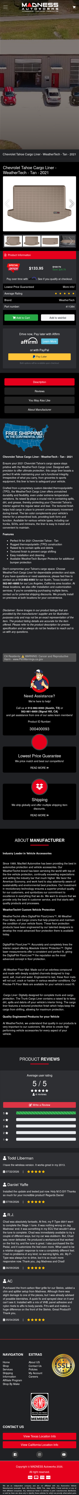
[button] (71, 204)
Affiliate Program (12, 1380)
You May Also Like (39, 400)
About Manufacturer (39, 409)
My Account (35, 1373)
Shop (6, 1366)
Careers (33, 1376)
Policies (33, 1369)
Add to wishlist (57, 318)
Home (6, 1362)
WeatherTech (67, 300)
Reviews (39, 391)
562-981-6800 (11, 583)
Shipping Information (9, 1374)
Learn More (49, 341)
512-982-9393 (26, 579)
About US (34, 1362)
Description (39, 382)
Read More (38, 767)
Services (8, 1369)
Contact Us (35, 1366)
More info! (69, 287)
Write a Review (41, 1105)
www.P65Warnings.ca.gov (28, 659)
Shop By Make (11, 1384)
